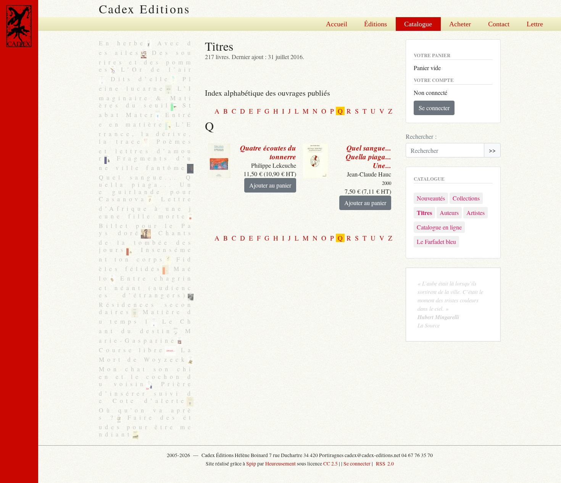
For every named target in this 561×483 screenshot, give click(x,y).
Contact (498, 24)
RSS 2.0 (384, 463)
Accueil (336, 24)
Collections (466, 198)
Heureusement (280, 463)
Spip (251, 463)
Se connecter (434, 108)
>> (492, 150)
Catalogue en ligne (439, 227)
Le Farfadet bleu (436, 241)
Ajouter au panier (270, 185)
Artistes (475, 213)
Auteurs (449, 213)
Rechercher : (421, 136)
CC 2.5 (330, 463)
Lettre (535, 24)
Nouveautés (431, 198)
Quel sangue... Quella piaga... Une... (368, 156)
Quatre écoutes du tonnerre (268, 152)
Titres (424, 212)
